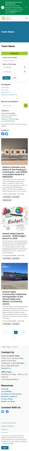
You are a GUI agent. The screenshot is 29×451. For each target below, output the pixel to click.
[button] (26, 106)
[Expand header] (26, 18)
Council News (7, 197)
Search (6, 78)
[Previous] (4, 332)
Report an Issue (8, 401)
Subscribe (15, 53)
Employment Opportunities (9, 94)
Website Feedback (9, 396)
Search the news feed (9, 57)
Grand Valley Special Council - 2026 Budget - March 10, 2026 (14, 236)
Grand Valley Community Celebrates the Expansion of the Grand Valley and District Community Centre (14, 298)
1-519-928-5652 (13, 119)
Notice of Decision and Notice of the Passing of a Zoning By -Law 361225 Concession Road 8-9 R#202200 (14, 172)
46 (24, 332)
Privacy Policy (7, 399)
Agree (5, 448)
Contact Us (4, 429)
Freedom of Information (11, 394)
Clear (14, 78)
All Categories (6, 84)
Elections (14, 11)
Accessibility (6, 391)
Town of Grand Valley (10, 194)
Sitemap (4, 389)
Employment (4, 432)
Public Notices (7, 200)
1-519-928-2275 (9, 121)
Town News (15, 197)
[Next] (14, 336)
